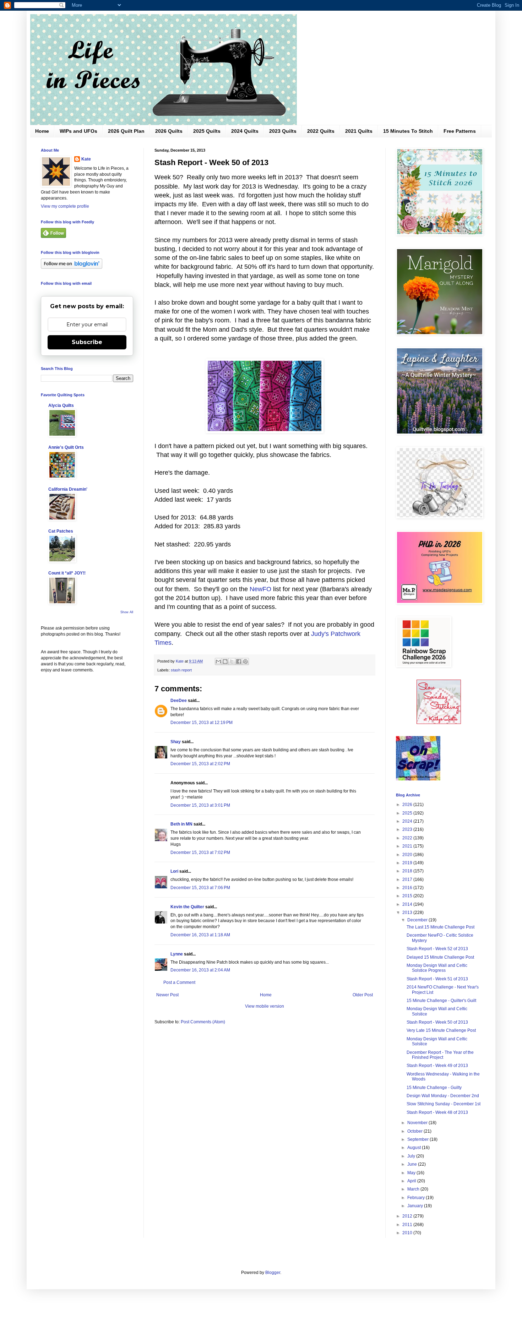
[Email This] (218, 661)
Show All (126, 612)
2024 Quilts (245, 131)
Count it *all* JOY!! (67, 573)
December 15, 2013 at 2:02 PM (200, 763)
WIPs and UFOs (78, 131)
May (412, 1172)
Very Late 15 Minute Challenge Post (441, 1030)
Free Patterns (460, 131)
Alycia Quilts (61, 405)
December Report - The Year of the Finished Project (440, 1055)
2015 (407, 895)
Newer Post (167, 994)
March (413, 1189)
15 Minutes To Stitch (408, 131)
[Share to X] (231, 661)
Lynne (176, 954)
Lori (174, 871)
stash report (181, 670)
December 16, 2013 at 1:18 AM (200, 934)
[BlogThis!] (225, 661)
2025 (407, 813)
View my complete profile (65, 206)
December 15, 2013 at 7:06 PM (200, 887)
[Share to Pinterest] (245, 661)
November (418, 1122)
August (414, 1147)
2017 (407, 879)
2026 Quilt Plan (126, 131)
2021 (407, 846)
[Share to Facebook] (238, 661)
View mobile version (264, 1006)
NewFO (260, 589)
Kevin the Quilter (187, 906)
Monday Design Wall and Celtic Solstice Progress (437, 968)
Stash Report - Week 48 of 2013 (437, 1112)
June (412, 1164)
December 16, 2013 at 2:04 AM (200, 970)
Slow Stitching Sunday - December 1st (443, 1103)
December (418, 919)
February (416, 1197)
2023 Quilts (283, 131)
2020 (407, 854)
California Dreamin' (67, 489)
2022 (407, 837)
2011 (407, 1224)
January (415, 1205)
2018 (407, 870)
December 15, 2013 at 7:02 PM (200, 852)
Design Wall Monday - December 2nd (443, 1095)
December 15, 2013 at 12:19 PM (201, 722)
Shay (175, 741)
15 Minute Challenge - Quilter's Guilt (441, 1000)
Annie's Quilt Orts (66, 447)
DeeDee (178, 700)
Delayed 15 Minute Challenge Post (440, 957)
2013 (407, 912)
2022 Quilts (321, 131)
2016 (407, 887)
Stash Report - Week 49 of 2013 (437, 1065)
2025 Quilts (207, 131)
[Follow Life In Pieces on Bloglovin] (71, 267)
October (415, 1131)
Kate (86, 159)
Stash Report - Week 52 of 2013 (437, 948)
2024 (407, 821)
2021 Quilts (359, 131)
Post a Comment (179, 982)
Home (42, 131)
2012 (407, 1216)
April (412, 1180)
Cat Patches (60, 531)
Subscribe (87, 342)
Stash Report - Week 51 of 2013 (437, 978)
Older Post (363, 994)
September (418, 1139)
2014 (407, 904)
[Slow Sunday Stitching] (439, 722)
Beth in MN (181, 824)
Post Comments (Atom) (203, 1021)
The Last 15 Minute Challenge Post (440, 927)
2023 (407, 829)
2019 (407, 862)
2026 (407, 804)
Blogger (272, 1272)
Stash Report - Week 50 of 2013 (437, 1022)
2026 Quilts (169, 131)
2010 (407, 1232)
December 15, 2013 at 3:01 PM (200, 805)
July (411, 1156)
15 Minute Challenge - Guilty (434, 1087)
